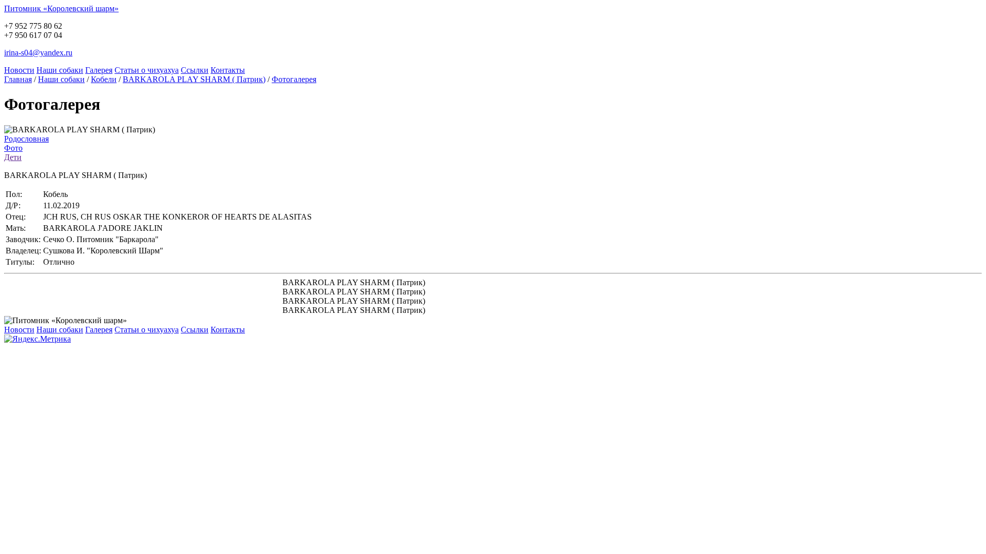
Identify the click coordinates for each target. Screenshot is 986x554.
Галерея (98, 70)
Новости (19, 70)
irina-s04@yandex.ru (38, 52)
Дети (13, 157)
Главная (18, 79)
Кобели (104, 79)
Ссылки (194, 70)
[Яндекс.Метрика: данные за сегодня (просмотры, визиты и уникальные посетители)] (37, 339)
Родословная (26, 138)
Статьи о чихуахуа (147, 70)
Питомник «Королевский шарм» (61, 8)
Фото (13, 148)
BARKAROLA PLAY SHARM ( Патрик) (194, 79)
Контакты (228, 70)
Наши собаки (59, 70)
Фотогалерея (294, 79)
